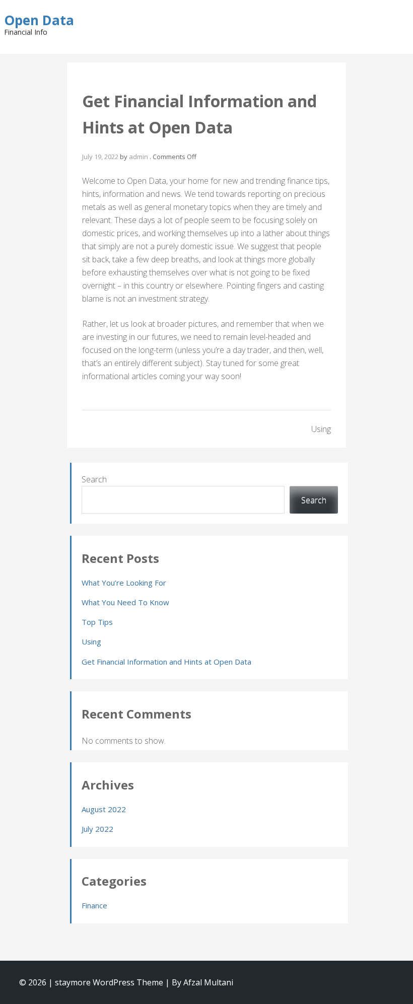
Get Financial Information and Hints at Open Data (166, 662)
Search (94, 479)
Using (321, 429)
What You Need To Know (125, 602)
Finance (94, 905)
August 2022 (104, 809)
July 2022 (97, 829)
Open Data (39, 20)
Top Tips (97, 622)
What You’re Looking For (124, 583)
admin (138, 156)
